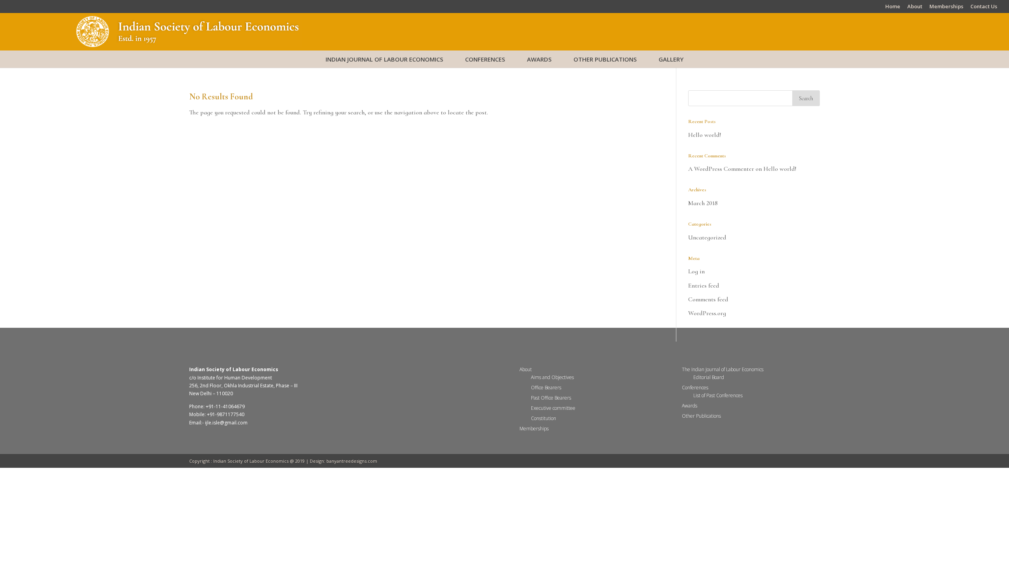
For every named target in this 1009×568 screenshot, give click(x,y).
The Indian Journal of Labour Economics (722, 369)
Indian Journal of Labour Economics (384, 59)
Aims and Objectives (552, 377)
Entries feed (703, 286)
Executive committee (553, 408)
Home (892, 7)
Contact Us (983, 7)
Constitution (543, 418)
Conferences (485, 59)
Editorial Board (708, 377)
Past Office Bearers (551, 397)
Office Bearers (546, 387)
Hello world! (704, 135)
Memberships (946, 7)
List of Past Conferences (718, 395)
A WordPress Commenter (721, 169)
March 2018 (703, 203)
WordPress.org (707, 313)
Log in (696, 271)
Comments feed (708, 299)
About (914, 7)
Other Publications (605, 59)
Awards (539, 59)
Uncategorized (707, 237)
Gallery (671, 59)
